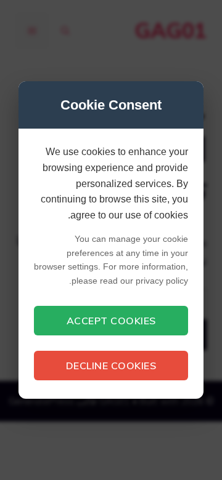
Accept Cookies (111, 320)
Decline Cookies (111, 365)
